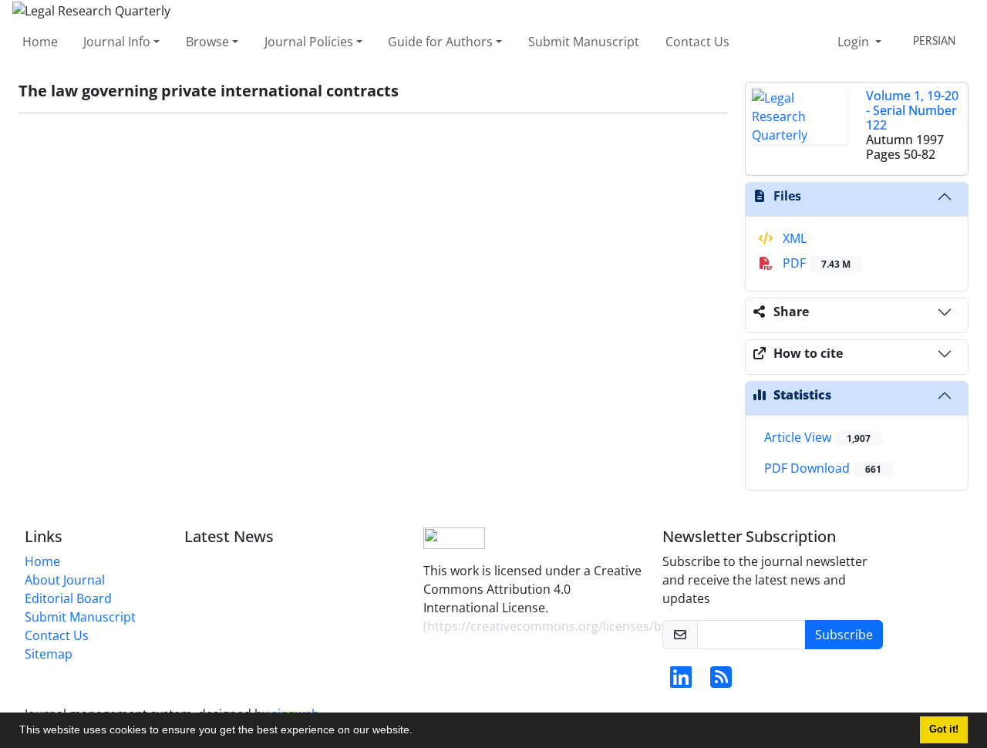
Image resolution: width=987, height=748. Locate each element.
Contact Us (697, 41)
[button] (418, 731)
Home (40, 41)
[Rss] (720, 681)
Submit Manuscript (583, 41)
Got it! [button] (943, 729)
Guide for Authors (440, 41)
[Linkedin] (680, 681)
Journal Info (116, 41)
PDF (815, 262)
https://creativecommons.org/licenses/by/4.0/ (560, 626)
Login (854, 41)
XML (793, 238)
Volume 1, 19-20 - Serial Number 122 (912, 110)
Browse (207, 41)
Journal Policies (308, 41)
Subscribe (844, 634)
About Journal (65, 579)
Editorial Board (68, 598)
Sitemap (48, 653)
